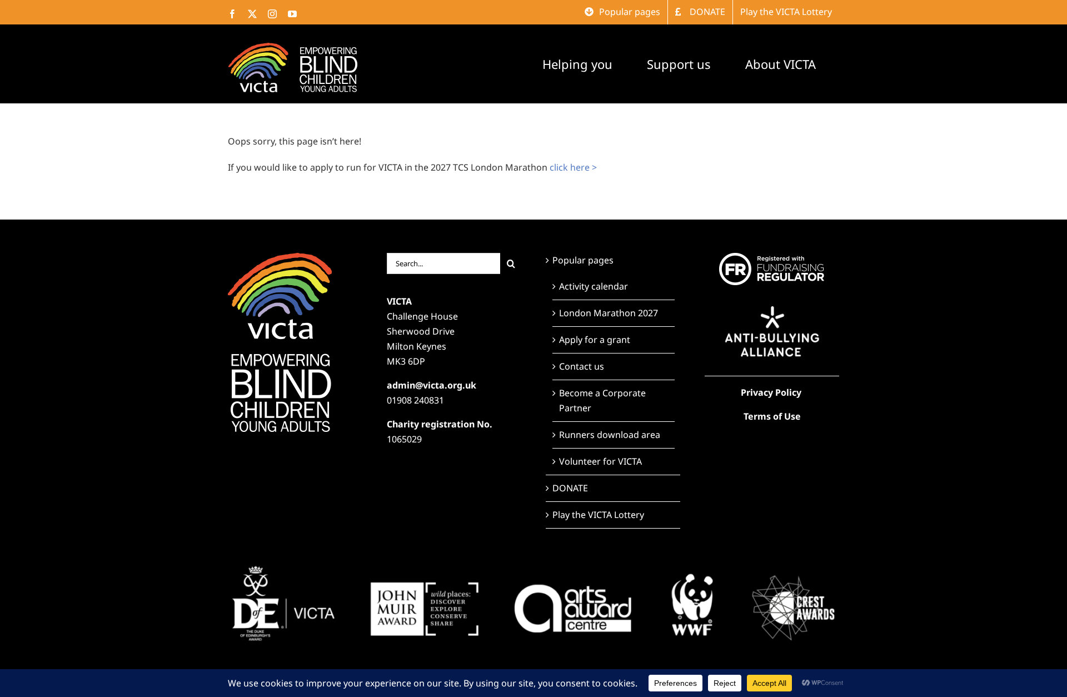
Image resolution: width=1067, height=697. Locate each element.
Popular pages (583, 260)
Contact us (581, 366)
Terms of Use (772, 416)
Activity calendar (593, 286)
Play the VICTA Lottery (598, 515)
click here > (573, 167)
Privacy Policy (771, 392)
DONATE (570, 488)
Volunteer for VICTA (600, 461)
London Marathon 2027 (608, 313)
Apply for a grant (594, 339)
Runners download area (609, 435)
